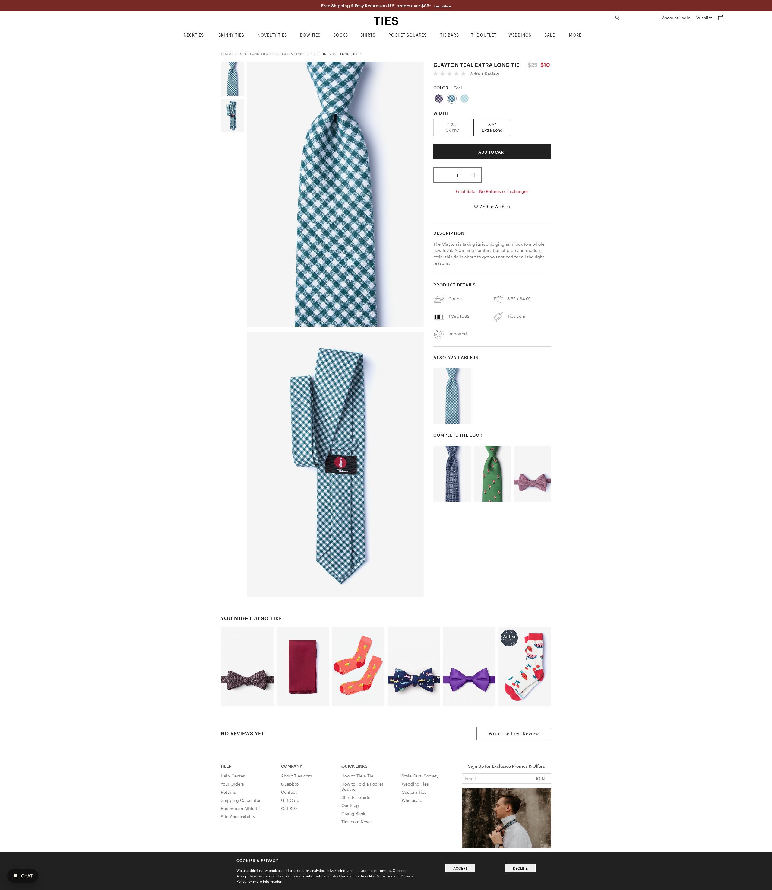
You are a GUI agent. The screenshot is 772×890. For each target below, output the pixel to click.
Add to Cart (492, 152)
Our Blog (350, 805)
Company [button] (291, 766)
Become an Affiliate (240, 808)
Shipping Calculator (241, 800)
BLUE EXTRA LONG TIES (292, 54)
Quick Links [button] (354, 766)
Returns (228, 792)
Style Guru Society (420, 775)
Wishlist (704, 17)
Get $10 (289, 808)
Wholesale (412, 800)
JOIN (540, 778)
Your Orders (232, 783)
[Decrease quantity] (441, 175)
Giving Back (353, 813)
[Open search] (617, 18)
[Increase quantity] (474, 175)
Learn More (442, 6)
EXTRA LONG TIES (253, 54)
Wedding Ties (415, 783)
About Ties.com (296, 775)
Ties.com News (356, 821)
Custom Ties (414, 792)
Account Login (676, 17)
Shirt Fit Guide (355, 797)
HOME (228, 54)
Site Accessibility (238, 816)
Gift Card (290, 800)
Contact (289, 792)
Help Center (233, 775)
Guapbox (290, 783)
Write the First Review (514, 733)
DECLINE (520, 868)
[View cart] (720, 17)
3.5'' (492, 127)
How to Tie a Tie (357, 775)
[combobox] (640, 18)
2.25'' (452, 127)
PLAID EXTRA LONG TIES (338, 54)
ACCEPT (460, 868)
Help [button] (226, 766)
